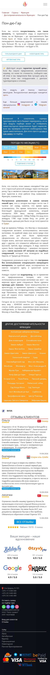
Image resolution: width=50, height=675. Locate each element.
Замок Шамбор (34, 349)
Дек (44, 152)
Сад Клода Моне (17, 387)
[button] (45, 4)
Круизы (5, 638)
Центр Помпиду (36, 396)
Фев (13, 147)
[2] (11, 527)
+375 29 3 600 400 (9, 593)
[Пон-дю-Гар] (9, 174)
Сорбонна (36, 391)
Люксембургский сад (15, 362)
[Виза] (3, 410)
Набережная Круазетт (31, 370)
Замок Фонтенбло (17, 349)
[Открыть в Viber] (8, 607)
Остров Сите (9, 379)
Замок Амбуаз (17, 344)
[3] (13, 527)
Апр (28, 147)
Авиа (4, 633)
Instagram (26, 105)
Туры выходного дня (13, 54)
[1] (9, 527)
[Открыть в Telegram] (12, 607)
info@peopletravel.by (10, 610)
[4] (15, 527)
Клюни (43, 353)
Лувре (6, 223)
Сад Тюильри (34, 387)
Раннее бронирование (12, 646)
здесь (5, 95)
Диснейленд (36, 336)
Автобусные (7, 636)
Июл (6, 152)
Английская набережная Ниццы (25, 332)
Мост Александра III (37, 366)
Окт (28, 152)
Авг (13, 152)
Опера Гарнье (35, 374)
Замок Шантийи (11, 353)
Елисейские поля (33, 340)
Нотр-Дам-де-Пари (17, 374)
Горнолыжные (8, 641)
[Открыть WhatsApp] (4, 607)
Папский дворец (39, 379)
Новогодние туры (37, 54)
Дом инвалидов (16, 340)
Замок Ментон (32, 344)
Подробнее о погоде (25, 163)
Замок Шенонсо (29, 353)
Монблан (8, 366)
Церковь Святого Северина (16, 400)
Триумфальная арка (16, 396)
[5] (17, 527)
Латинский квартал (21, 357)
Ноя (36, 152)
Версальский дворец (18, 336)
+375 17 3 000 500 (9, 591)
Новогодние (7, 644)
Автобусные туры (13, 59)
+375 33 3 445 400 (9, 595)
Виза (9, 410)
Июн (44, 147)
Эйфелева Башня (38, 400)
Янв (5, 147)
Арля (10, 39)
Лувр (35, 357)
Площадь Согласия (15, 383)
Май (36, 147)
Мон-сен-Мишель (36, 362)
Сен (21, 152)
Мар (21, 147)
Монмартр (20, 366)
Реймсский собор (35, 383)
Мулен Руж (14, 370)
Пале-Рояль (23, 379)
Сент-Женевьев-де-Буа (19, 391)
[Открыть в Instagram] (17, 607)
